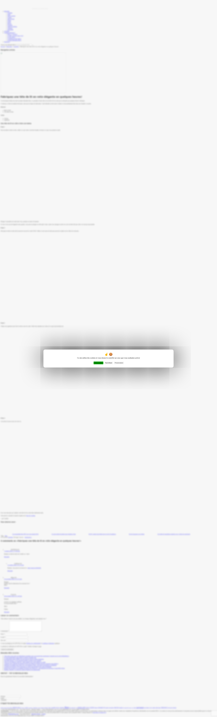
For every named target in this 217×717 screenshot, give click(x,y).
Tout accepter (98, 363)
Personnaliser (119, 363)
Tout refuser (108, 363)
